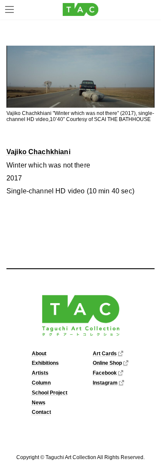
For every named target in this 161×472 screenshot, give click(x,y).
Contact (41, 413)
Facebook (105, 373)
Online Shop (107, 363)
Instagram (105, 383)
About (39, 354)
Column (41, 383)
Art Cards (105, 354)
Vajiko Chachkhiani (38, 151)
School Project (49, 393)
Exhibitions (45, 363)
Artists (40, 373)
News (39, 403)
